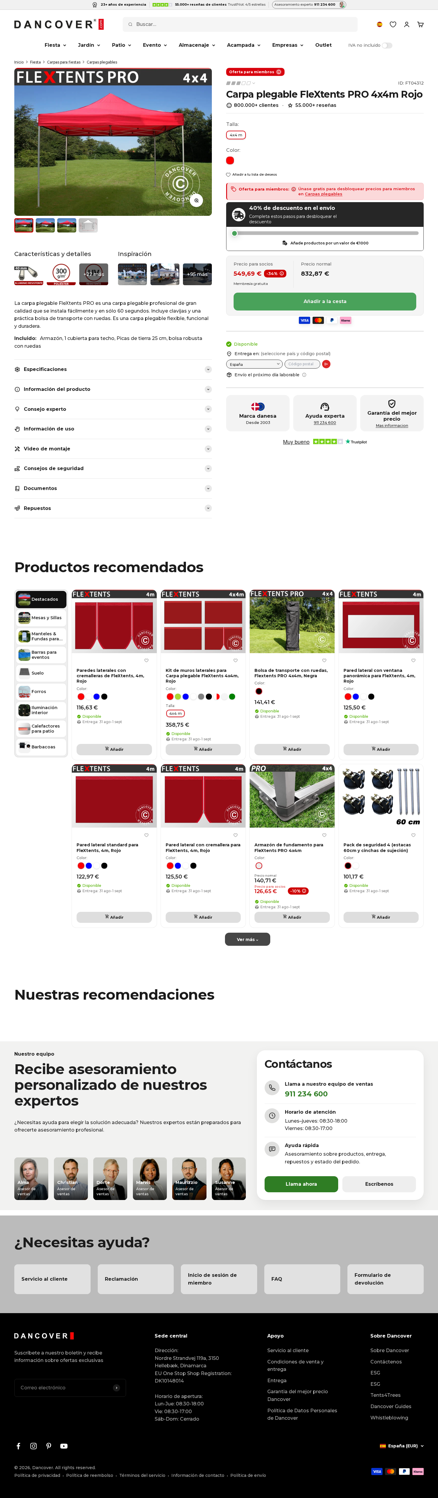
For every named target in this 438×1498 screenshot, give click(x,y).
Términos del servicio (142, 1475)
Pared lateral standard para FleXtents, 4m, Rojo (107, 847)
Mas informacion (392, 425)
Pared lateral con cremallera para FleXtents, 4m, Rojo (203, 847)
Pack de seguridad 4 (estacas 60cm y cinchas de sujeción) (377, 847)
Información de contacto (197, 1475)
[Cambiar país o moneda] (380, 24)
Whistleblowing (389, 1418)
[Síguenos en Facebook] (18, 1446)
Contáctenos (386, 1362)
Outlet (323, 45)
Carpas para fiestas (63, 62)
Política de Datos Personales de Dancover (302, 1414)
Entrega (277, 1380)
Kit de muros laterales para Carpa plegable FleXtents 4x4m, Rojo (202, 676)
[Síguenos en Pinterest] (49, 1446)
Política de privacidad (37, 1475)
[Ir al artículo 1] (23, 225)
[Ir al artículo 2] (45, 225)
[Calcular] (326, 364)
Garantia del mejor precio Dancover (297, 1395)
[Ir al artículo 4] (88, 225)
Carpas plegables (102, 62)
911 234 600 (325, 422)
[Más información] (304, 374)
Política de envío (248, 1475)
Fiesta (52, 45)
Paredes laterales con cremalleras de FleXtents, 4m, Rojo (110, 676)
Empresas (284, 45)
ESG (375, 1373)
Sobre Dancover (389, 1350)
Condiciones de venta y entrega (295, 1365)
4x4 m (236, 134)
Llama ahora (301, 1184)
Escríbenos (379, 1184)
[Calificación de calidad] (241, 83)
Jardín (86, 45)
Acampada (240, 45)
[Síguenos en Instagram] (33, 1446)
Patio (118, 45)
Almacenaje (194, 45)
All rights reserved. (75, 1467)
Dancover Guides (390, 1406)
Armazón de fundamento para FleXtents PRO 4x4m (288, 847)
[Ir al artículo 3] (66, 225)
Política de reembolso (89, 1475)
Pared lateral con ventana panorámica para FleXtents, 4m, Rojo (379, 676)
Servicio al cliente (288, 1350)
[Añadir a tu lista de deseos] (147, 661)
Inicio (19, 62)
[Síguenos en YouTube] (64, 1446)
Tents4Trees (385, 1395)
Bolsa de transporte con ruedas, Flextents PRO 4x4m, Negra (291, 673)
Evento (152, 45)
